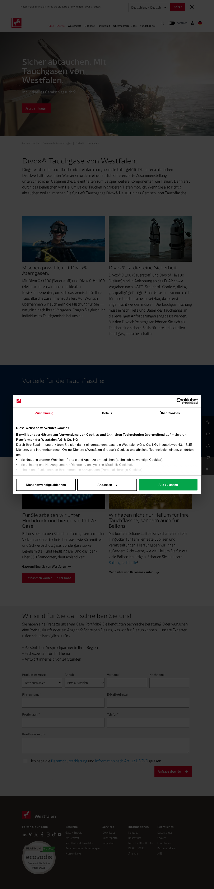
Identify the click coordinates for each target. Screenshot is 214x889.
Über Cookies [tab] (170, 413)
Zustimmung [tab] (44, 413)
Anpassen (104, 485)
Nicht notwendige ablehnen (46, 485)
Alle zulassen (168, 485)
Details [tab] (107, 413)
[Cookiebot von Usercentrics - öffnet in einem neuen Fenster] (179, 401)
